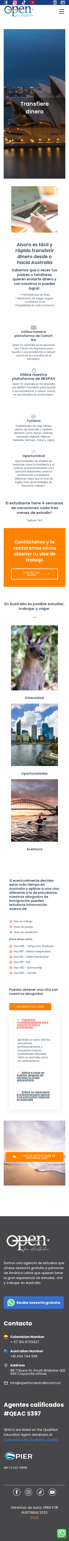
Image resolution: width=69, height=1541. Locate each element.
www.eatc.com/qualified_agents (31, 1439)
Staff (35, 1517)
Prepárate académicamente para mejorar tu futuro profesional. (32, 1023)
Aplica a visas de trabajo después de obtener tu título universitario (30, 1076)
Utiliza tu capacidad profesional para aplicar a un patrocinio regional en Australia (33, 1095)
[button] (34, 1023)
